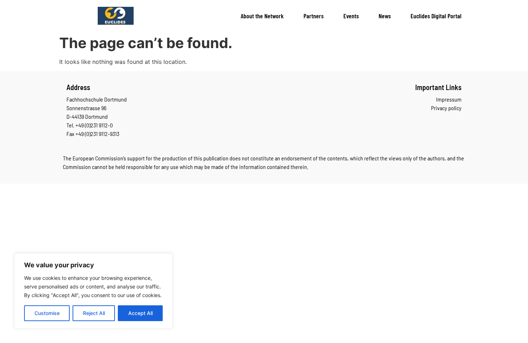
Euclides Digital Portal (436, 16)
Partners (314, 16)
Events (351, 16)
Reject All (94, 313)
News (385, 16)
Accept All (140, 313)
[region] (93, 291)
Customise (47, 313)
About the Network (262, 16)
